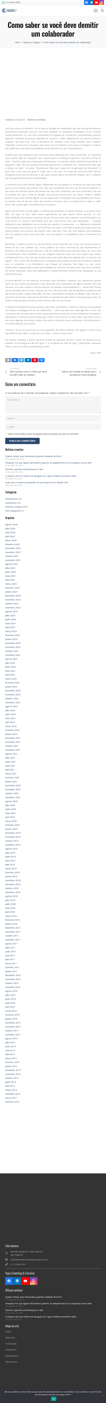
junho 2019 (10, 856)
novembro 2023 (13, 647)
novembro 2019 (13, 836)
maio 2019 (10, 860)
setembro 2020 (12, 797)
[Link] (9, 10)
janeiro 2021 (11, 781)
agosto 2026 (11, 524)
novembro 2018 (13, 884)
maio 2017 (10, 955)
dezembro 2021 (13, 738)
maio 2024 (10, 623)
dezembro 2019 (13, 832)
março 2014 (11, 1089)
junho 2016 (10, 998)
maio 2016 (10, 1003)
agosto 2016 (11, 991)
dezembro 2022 (13, 690)
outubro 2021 (11, 745)
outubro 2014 (11, 1078)
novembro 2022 (13, 694)
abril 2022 (10, 722)
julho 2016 (10, 995)
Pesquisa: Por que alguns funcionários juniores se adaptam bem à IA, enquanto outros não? (48, 462)
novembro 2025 (13, 552)
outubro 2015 (11, 1030)
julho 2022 (10, 710)
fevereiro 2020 (12, 825)
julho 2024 (10, 615)
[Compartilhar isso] (15, 360)
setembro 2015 (12, 1034)
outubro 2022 (11, 698)
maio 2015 (10, 1050)
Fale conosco (11, 1361)
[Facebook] (86, 2)
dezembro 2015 (13, 1022)
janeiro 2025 (11, 591)
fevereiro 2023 (12, 682)
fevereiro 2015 (12, 1062)
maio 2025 (10, 575)
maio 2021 (10, 765)
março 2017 (11, 963)
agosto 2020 (11, 801)
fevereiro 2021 (12, 777)
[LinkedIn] (91, 2)
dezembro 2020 (13, 785)
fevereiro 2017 (12, 967)
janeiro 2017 (11, 971)
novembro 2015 (13, 1026)
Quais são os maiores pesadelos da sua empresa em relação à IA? (36, 482)
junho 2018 (10, 904)
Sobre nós (10, 1337)
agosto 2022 (11, 706)
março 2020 (11, 821)
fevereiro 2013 (12, 1101)
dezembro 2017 (13, 927)
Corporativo (11, 1349)
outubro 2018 (11, 888)
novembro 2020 (13, 789)
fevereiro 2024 (12, 635)
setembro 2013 (12, 1093)
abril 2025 (10, 579)
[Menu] (95, 10)
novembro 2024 (13, 599)
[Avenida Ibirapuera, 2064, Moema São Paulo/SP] (7, 1253)
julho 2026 (10, 528)
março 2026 (11, 540)
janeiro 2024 (11, 639)
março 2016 (11, 1010)
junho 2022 (10, 714)
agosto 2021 (11, 753)
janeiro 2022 (11, 734)
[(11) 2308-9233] (7, 1264)
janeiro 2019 (11, 876)
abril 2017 (10, 959)
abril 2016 (10, 1006)
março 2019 (11, 868)
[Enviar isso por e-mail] (8, 360)
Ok (53, 1399)
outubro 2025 (11, 556)
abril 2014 (10, 1085)
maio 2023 (10, 670)
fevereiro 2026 (12, 544)
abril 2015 (10, 1054)
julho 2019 (10, 852)
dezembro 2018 (13, 880)
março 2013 (11, 1097)
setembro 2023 (12, 655)
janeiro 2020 (11, 829)
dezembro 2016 (13, 975)
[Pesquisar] (102, 10)
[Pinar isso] (35, 360)
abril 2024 (10, 627)
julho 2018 (10, 900)
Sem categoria (12, 510)
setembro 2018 (12, 892)
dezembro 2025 (13, 548)
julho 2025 (10, 568)
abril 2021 (10, 769)
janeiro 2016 (11, 1018)
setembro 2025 (12, 560)
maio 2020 (10, 813)
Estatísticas (10, 502)
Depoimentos (11, 498)
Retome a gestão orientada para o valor (24, 469)
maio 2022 (10, 718)
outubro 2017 (11, 935)
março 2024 (11, 631)
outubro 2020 (11, 793)
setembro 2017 (12, 939)
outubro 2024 (11, 603)
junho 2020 (10, 809)
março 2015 (11, 1058)
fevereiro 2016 (12, 1014)
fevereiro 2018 (12, 919)
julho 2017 (10, 947)
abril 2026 (10, 536)
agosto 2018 (11, 896)
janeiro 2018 (11, 923)
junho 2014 (10, 1082)
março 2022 (11, 726)
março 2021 (11, 773)
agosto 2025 (11, 564)
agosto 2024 (11, 611)
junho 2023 (10, 666)
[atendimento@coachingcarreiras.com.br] (7, 1259)
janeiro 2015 (11, 1066)
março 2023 (11, 678)
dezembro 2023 (13, 643)
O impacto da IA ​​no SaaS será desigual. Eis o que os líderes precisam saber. (41, 475)
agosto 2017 (11, 943)
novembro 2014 (13, 1074)
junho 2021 (10, 761)
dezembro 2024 (13, 595)
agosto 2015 (11, 1038)
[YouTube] (96, 2)
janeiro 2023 (11, 686)
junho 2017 (10, 951)
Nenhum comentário (37, 119)
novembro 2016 (13, 979)
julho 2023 (10, 662)
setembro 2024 (12, 607)
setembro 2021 (12, 749)
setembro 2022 (12, 702)
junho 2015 (10, 1046)
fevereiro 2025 (12, 587)
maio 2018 (10, 908)
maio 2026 (10, 532)
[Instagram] (101, 2)
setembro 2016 (12, 987)
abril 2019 (10, 864)
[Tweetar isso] (21, 360)
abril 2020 (10, 817)
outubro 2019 (11, 840)
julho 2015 (10, 1042)
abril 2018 (10, 912)
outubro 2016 (11, 983)
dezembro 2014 (13, 1070)
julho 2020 (10, 805)
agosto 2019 (11, 848)
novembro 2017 (13, 931)
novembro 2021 (13, 742)
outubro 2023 (11, 651)
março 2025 (11, 583)
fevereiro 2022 (12, 730)
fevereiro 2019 (12, 872)
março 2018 (11, 916)
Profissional (10, 1343)
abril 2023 (10, 674)
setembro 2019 (12, 844)
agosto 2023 (11, 658)
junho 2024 (10, 619)
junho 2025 (10, 571)
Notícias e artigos (13, 506)
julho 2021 (10, 757)
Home (8, 1331)
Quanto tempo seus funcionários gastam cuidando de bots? (33, 456)
